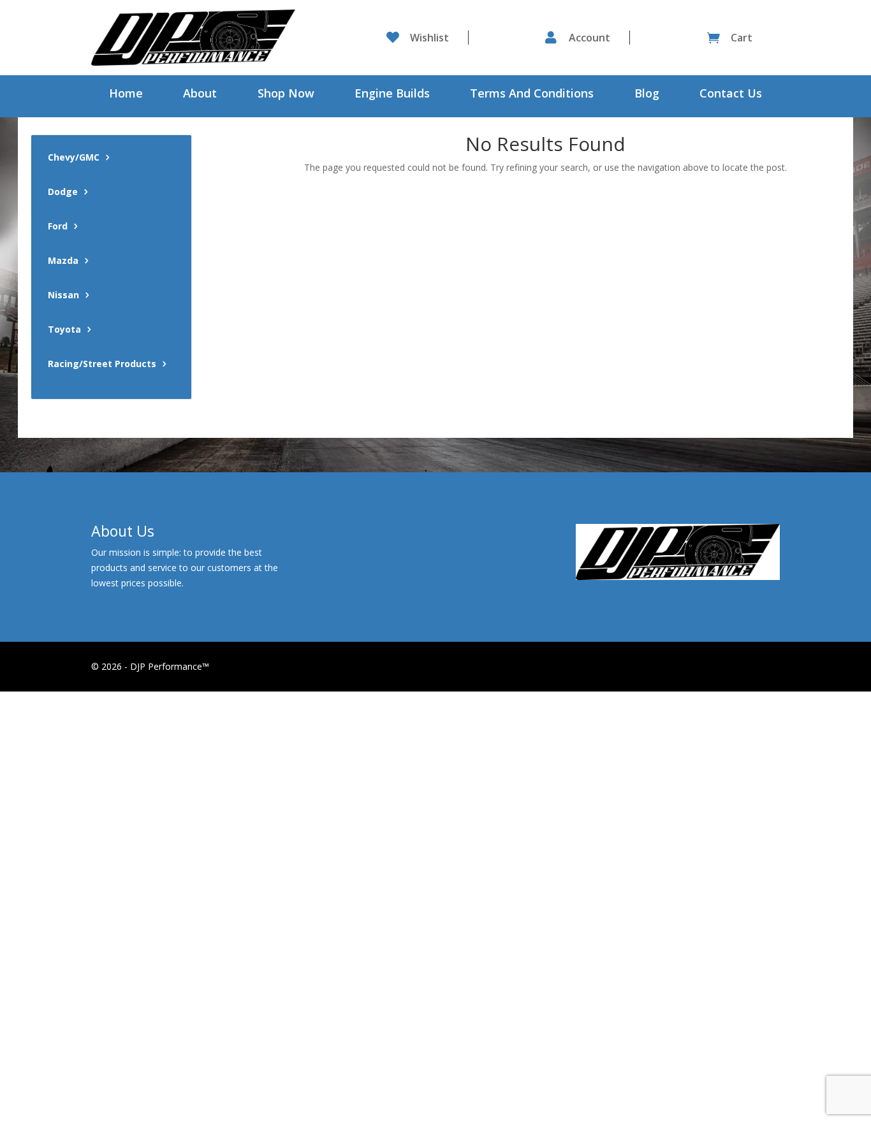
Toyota (64, 330)
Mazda (63, 261)
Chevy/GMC (73, 158)
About (200, 95)
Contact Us (730, 95)
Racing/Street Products (102, 364)
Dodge (63, 192)
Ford (58, 227)
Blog (646, 95)
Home (126, 95)
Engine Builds (392, 95)
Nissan (63, 296)
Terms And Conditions (532, 95)
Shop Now (286, 95)
